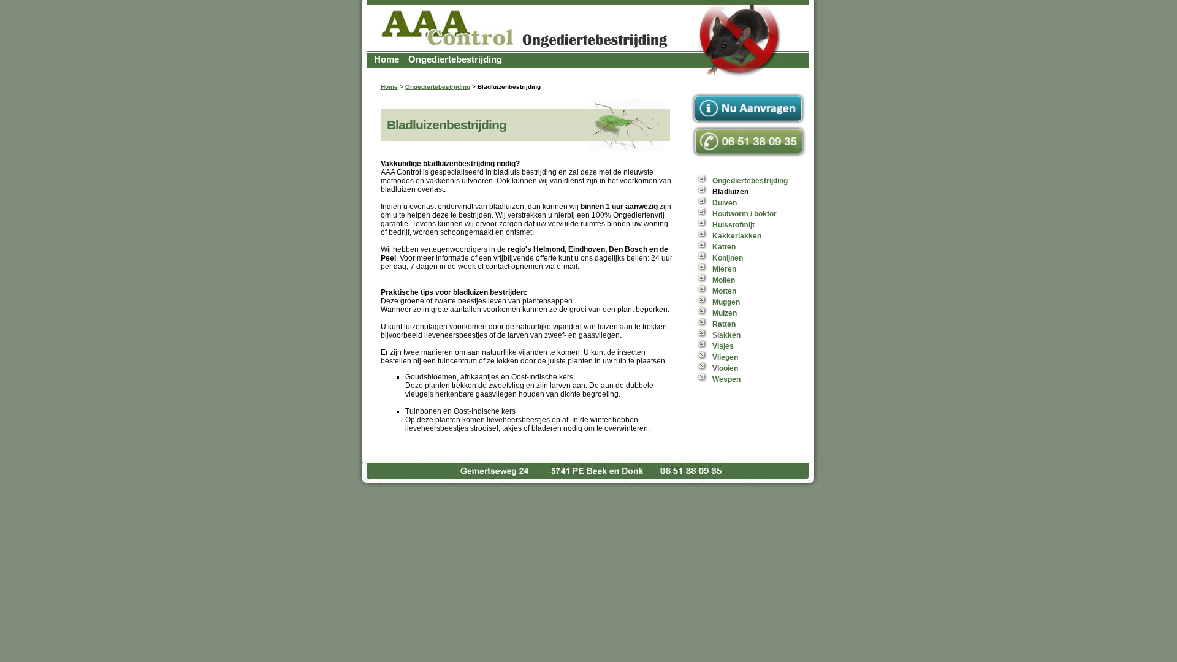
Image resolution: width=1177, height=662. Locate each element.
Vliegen (725, 357)
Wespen (726, 379)
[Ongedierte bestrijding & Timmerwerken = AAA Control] (588, 79)
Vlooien (725, 368)
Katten (724, 247)
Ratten (724, 324)
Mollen (723, 280)
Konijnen (727, 258)
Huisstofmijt (733, 225)
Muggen (726, 302)
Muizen (724, 313)
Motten (724, 291)
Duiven (724, 203)
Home (386, 59)
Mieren (724, 269)
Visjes (723, 346)
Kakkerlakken (736, 236)
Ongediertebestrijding (455, 59)
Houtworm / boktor (744, 214)
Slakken (726, 335)
